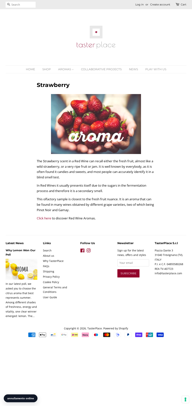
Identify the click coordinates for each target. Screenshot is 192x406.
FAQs (46, 266)
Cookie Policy (51, 282)
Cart (183, 4)
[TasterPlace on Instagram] (88, 251)
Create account (160, 4)
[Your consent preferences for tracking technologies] (185, 399)
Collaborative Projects (101, 69)
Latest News (15, 243)
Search (47, 250)
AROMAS (65, 69)
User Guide (50, 297)
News (133, 69)
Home (30, 69)
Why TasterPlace (53, 261)
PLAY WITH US (155, 69)
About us (48, 255)
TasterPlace (94, 328)
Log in (139, 4)
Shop (46, 69)
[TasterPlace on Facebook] (82, 251)
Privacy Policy (51, 276)
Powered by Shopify (115, 328)
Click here (44, 218)
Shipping (48, 271)
